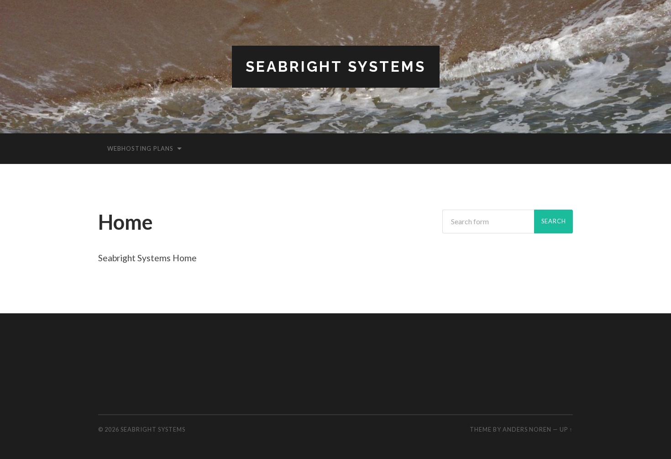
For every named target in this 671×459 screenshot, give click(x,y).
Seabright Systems (336, 66)
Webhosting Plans (140, 148)
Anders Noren (527, 429)
